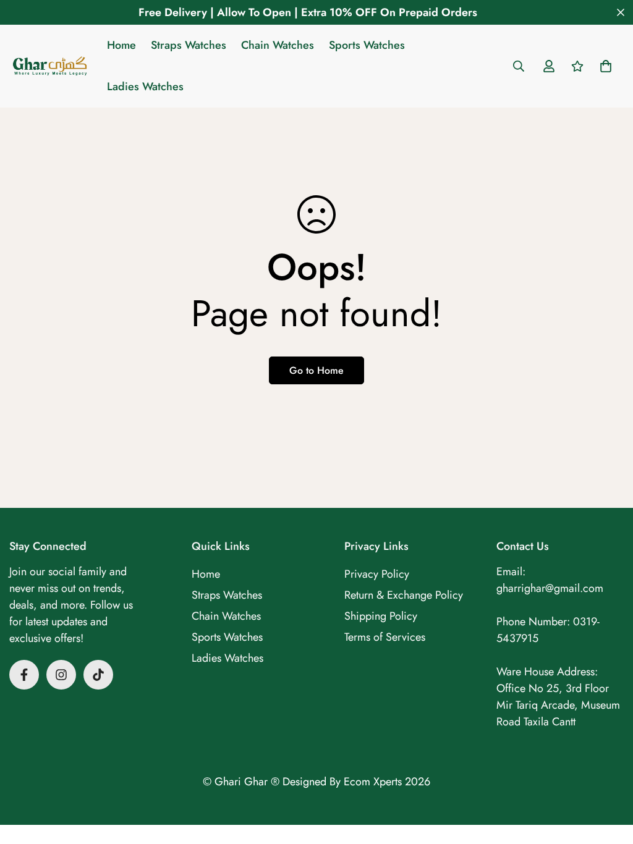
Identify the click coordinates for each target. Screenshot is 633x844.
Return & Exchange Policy (403, 595)
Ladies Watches (145, 86)
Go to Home (316, 370)
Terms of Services (384, 637)
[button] (606, 66)
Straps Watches (188, 45)
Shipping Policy (380, 616)
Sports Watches (367, 45)
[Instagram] (61, 675)
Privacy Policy (376, 574)
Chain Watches (277, 45)
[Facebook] (24, 675)
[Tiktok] (98, 675)
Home (121, 45)
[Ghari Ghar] (49, 66)
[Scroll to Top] (609, 776)
